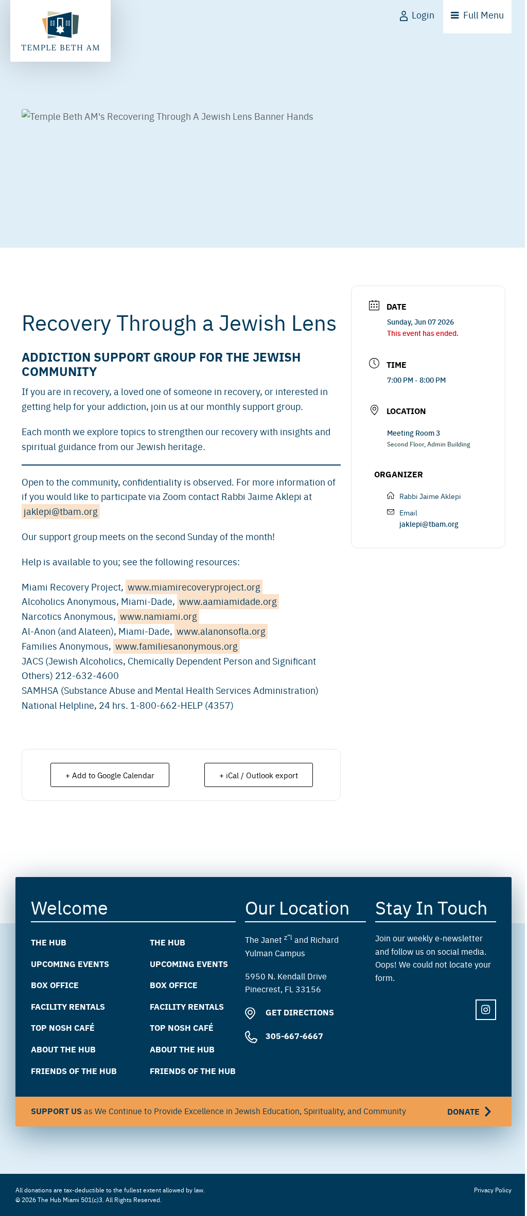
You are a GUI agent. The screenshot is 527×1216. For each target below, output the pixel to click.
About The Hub (63, 1049)
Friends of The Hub (74, 1070)
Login (423, 14)
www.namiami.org (158, 616)
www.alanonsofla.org (221, 630)
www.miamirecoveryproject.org (194, 586)
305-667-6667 (293, 1036)
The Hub (48, 942)
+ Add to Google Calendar (109, 775)
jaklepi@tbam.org (61, 511)
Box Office (55, 985)
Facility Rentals (68, 1006)
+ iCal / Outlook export (258, 775)
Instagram (486, 1009)
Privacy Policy (493, 1190)
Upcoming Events (70, 963)
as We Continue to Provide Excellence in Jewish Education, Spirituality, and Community (255, 1111)
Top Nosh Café (63, 1027)
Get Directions (299, 1012)
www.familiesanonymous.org (176, 645)
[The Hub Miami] (60, 30)
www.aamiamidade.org (228, 601)
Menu (483, 14)
